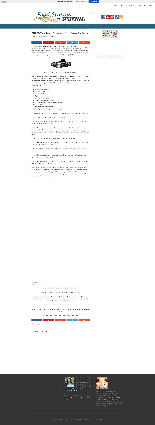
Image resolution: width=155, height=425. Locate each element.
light (39, 324)
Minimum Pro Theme (70, 419)
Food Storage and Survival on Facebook (60, 297)
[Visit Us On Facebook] (103, 18)
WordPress (94, 419)
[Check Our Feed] (121, 18)
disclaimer (74, 398)
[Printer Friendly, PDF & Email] (86, 47)
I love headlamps (43, 46)
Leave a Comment (50, 36)
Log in (100, 419)
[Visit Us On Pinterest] (107, 18)
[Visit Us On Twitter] (116, 18)
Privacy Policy (86, 398)
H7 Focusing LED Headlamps (70, 55)
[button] (77, 1)
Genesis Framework (84, 419)
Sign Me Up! (94, 1)
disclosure (67, 398)
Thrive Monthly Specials (46, 309)
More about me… (74, 390)
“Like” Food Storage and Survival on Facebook (47, 149)
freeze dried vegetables (74, 309)
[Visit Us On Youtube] (112, 18)
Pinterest (68, 299)
